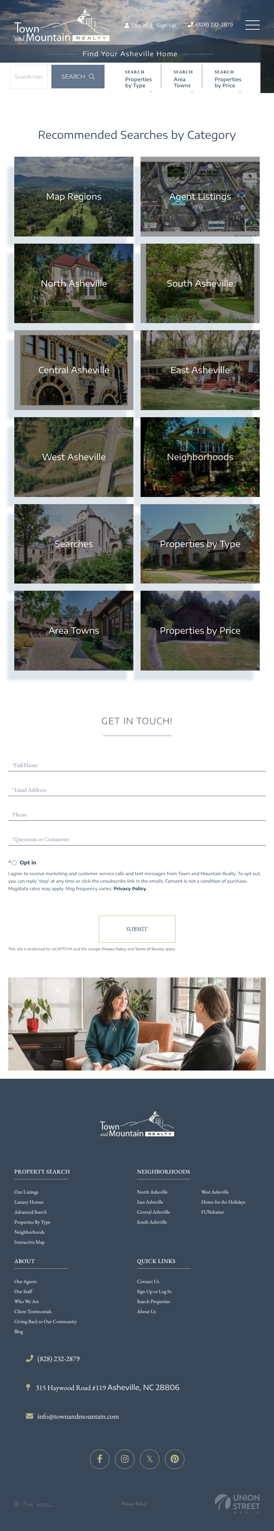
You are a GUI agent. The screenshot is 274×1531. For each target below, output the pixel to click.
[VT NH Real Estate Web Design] (237, 1504)
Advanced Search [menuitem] (30, 1212)
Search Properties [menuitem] (153, 1301)
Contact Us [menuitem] (148, 1281)
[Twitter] (149, 1459)
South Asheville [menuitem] (152, 1222)
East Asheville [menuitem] (150, 1202)
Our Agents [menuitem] (25, 1281)
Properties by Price (228, 82)
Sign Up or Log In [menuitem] (154, 1291)
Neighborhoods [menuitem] (29, 1232)
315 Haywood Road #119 (106, 1387)
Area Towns (182, 82)
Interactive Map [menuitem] (29, 1242)
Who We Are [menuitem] (26, 1301)
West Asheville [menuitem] (215, 1192)
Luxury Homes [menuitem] (29, 1202)
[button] (78, 76)
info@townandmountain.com (78, 1416)
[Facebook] (100, 1459)
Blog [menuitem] (18, 1331)
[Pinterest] (174, 1459)
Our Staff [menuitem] (23, 1291)
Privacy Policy (129, 888)
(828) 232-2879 (213, 25)
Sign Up (166, 26)
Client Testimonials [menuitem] (33, 1311)
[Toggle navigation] (252, 25)
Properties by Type (138, 82)
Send (137, 929)
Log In (138, 26)
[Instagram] (125, 1459)
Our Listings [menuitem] (26, 1192)
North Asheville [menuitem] (152, 1192)
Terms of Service (149, 949)
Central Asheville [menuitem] (153, 1212)
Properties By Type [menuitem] (32, 1222)
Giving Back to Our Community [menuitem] (45, 1321)
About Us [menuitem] (146, 1311)
